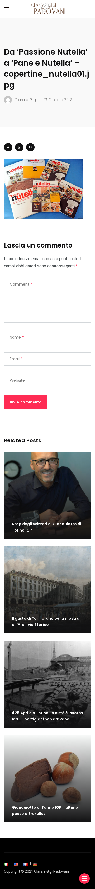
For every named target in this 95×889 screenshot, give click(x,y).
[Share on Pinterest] (30, 147)
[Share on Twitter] (19, 147)
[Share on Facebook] (8, 147)
